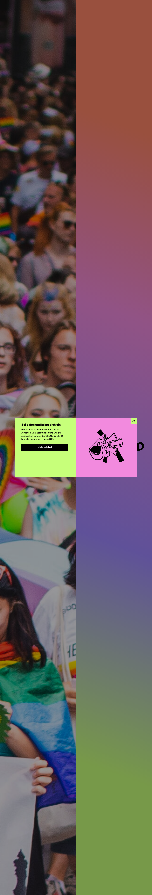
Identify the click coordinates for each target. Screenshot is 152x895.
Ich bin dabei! (45, 447)
